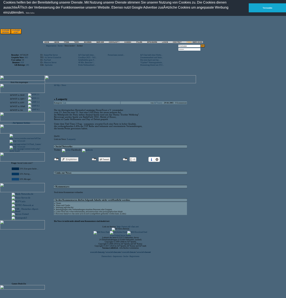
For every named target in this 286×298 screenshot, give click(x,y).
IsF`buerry (158, 103)
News (64, 85)
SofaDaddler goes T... (86, 60)
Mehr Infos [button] (30, 13)
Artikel (80, 46)
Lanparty (71, 139)
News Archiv (69, 46)
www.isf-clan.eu (128, 252)
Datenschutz (107, 256)
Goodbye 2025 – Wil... (87, 57)
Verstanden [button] (267, 8)
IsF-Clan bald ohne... (86, 55)
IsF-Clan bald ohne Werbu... (151, 55)
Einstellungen (157, 159)
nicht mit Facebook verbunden (56, 159)
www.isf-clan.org (97, 252)
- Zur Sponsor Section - (21, 123)
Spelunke (49, 65)
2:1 (37, 94)
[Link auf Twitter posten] (66, 150)
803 (26, 57)
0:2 (38, 106)
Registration (51, 46)
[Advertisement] (157, 31)
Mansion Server (50, 62)
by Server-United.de (53, 57)
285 (27, 65)
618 (22, 62)
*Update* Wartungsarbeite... (151, 62)
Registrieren (134, 256)
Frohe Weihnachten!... (87, 65)
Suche (60, 46)
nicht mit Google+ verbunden (125, 159)
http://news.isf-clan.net (128, 226)
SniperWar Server (51, 55)
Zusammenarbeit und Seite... (151, 57)
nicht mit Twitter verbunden (94, 159)
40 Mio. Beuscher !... (86, 62)
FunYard (47, 60)
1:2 (38, 102)
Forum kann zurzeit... (116, 55)
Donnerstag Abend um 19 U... (152, 65)
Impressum (117, 256)
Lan (64, 103)
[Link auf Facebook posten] (87, 150)
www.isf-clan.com (113, 252)
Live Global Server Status (120, 235)
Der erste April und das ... (150, 60)
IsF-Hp (57, 85)
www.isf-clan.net (144, 252)
